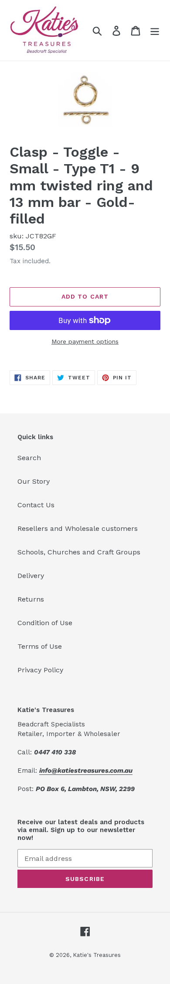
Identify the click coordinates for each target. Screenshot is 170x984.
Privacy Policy (40, 670)
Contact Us (35, 505)
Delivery (30, 575)
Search (29, 458)
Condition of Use (44, 623)
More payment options (85, 341)
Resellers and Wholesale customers (77, 528)
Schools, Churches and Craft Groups (78, 552)
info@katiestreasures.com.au (86, 770)
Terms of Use (39, 646)
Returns (30, 599)
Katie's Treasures (97, 955)
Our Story (33, 481)
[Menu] (154, 30)
